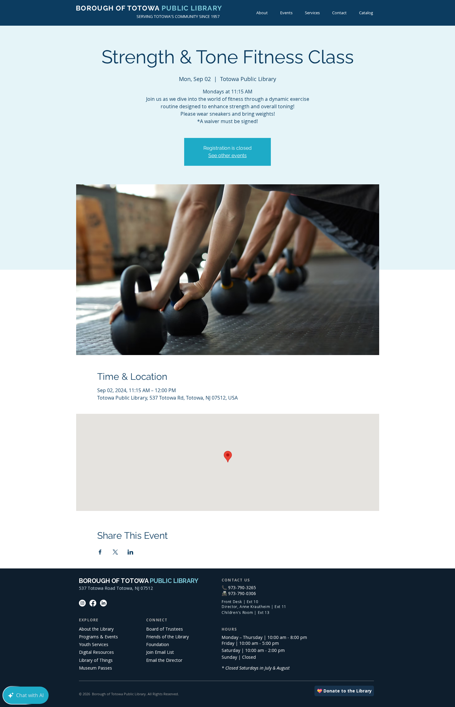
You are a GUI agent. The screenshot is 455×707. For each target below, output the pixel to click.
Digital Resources (96, 652)
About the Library (96, 629)
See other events (227, 155)
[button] (286, 12)
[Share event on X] (115, 552)
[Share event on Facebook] (100, 552)
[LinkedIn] (103, 603)
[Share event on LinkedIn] (130, 552)
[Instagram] (82, 603)
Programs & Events (98, 637)
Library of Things (96, 660)
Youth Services (93, 644)
